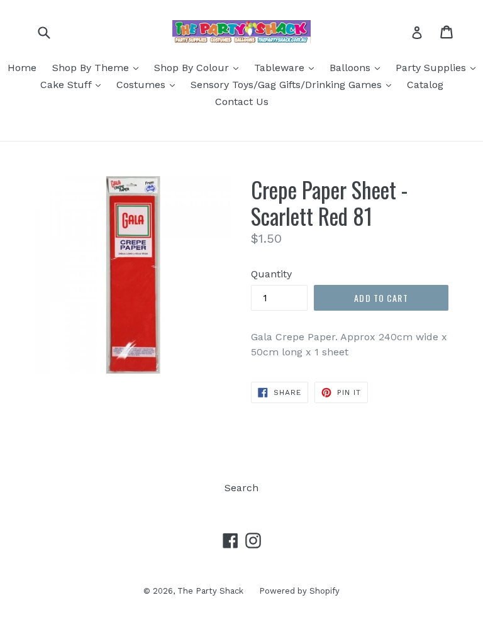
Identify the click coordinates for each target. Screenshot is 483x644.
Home (22, 68)
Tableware (287, 67)
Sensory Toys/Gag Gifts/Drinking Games (294, 84)
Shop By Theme (98, 67)
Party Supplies (439, 67)
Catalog (425, 85)
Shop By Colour (199, 67)
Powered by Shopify (299, 591)
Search (241, 488)
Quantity (271, 274)
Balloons (358, 67)
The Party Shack (210, 591)
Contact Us (242, 102)
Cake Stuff (73, 84)
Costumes (148, 84)
